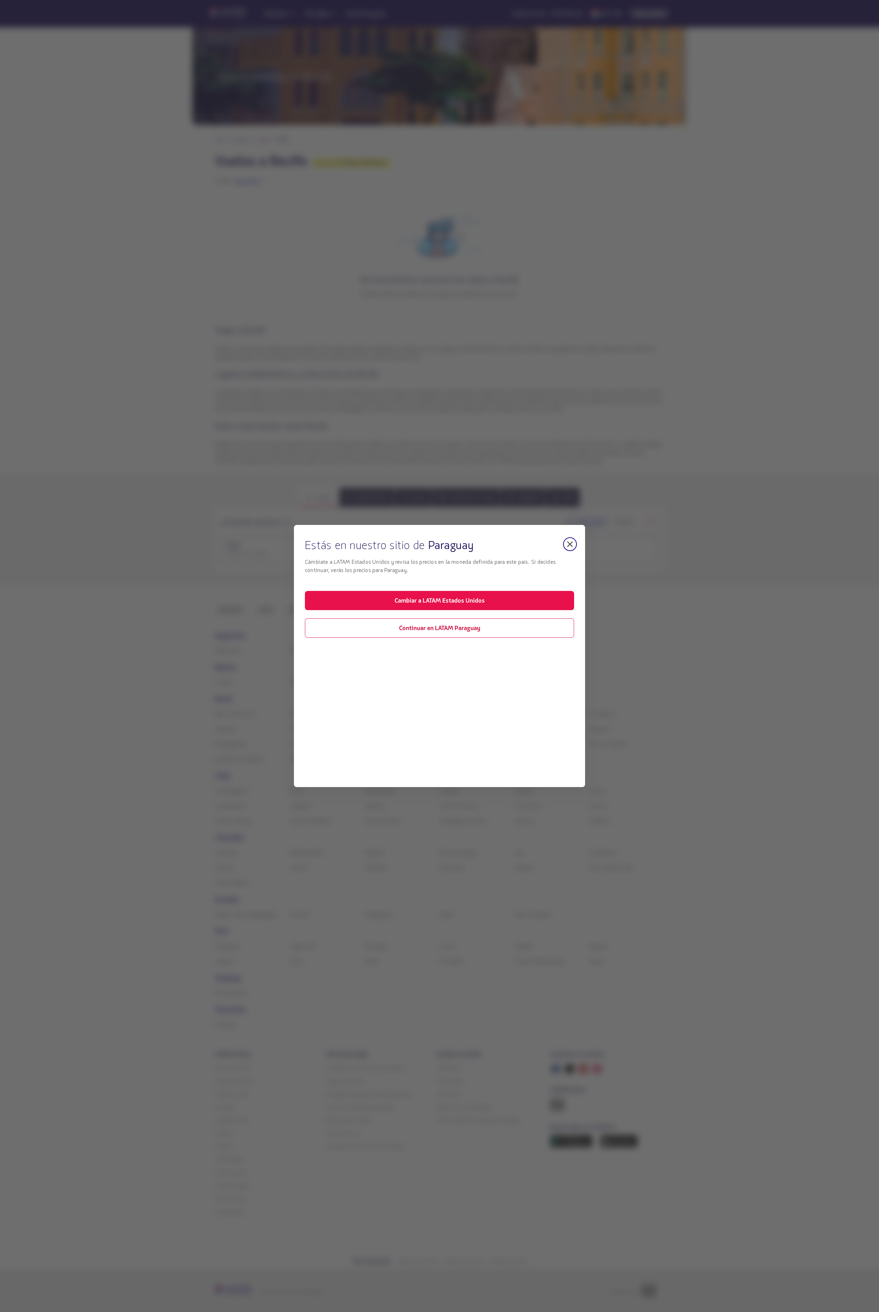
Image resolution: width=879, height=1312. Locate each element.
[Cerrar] (569, 544)
